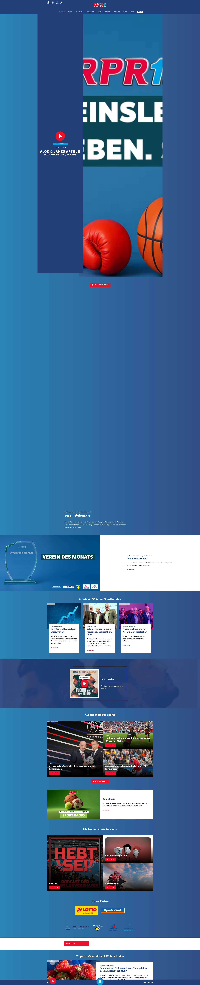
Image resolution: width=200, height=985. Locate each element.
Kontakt (61, 3)
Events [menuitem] (125, 12)
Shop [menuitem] (132, 12)
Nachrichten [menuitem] (90, 12)
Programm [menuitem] (79, 12)
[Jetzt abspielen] (84, 683)
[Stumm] (48, 982)
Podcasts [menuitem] (117, 12)
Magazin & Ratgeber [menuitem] (104, 12)
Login (140, 11)
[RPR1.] (100, 5)
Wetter (53, 3)
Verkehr (48, 3)
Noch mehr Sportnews (100, 781)
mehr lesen (130, 569)
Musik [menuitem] (70, 12)
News (57, 3)
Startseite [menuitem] (62, 12)
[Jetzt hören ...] (60, 136)
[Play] (53, 981)
